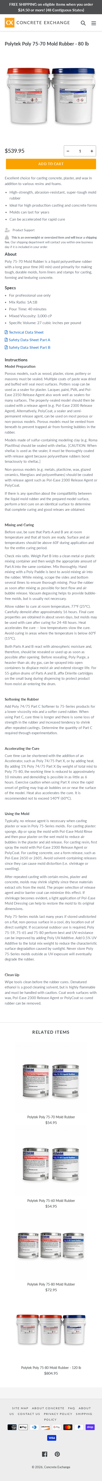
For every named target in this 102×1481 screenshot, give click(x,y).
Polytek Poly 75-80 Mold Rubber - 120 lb (51, 1368)
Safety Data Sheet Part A (29, 339)
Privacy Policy (59, 1414)
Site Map (21, 1408)
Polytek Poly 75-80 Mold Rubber (51, 1284)
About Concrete (49, 1408)
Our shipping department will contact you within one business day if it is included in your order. (51, 242)
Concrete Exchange (57, 1467)
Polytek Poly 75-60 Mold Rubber (51, 1201)
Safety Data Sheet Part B (29, 347)
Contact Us (30, 1414)
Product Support (24, 230)
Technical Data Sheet (26, 332)
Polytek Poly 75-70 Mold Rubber (51, 1117)
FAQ (72, 1408)
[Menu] (93, 22)
